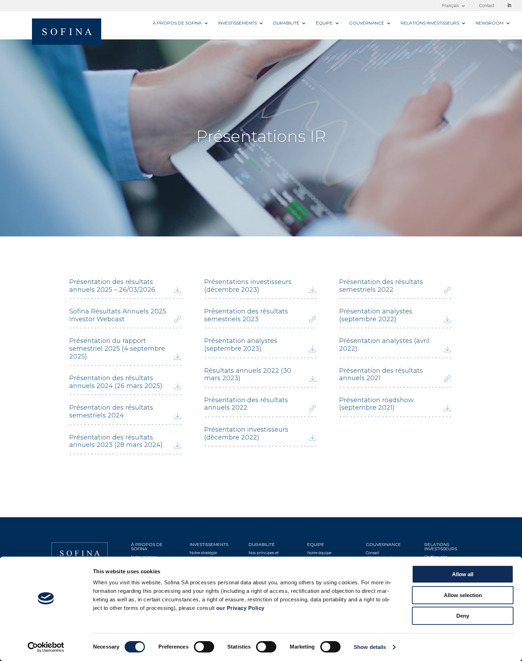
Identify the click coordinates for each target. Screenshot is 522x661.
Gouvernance (366, 23)
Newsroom (489, 23)
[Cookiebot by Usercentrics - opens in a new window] (46, 647)
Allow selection (463, 595)
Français (450, 6)
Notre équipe (319, 552)
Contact (486, 6)
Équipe (324, 23)
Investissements (237, 23)
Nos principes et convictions (264, 555)
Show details (370, 647)
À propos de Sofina (177, 23)
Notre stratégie (203, 552)
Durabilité (286, 23)
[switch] (204, 646)
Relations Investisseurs (430, 23)
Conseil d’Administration (381, 555)
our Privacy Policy (240, 608)
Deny (462, 616)
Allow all (462, 574)
